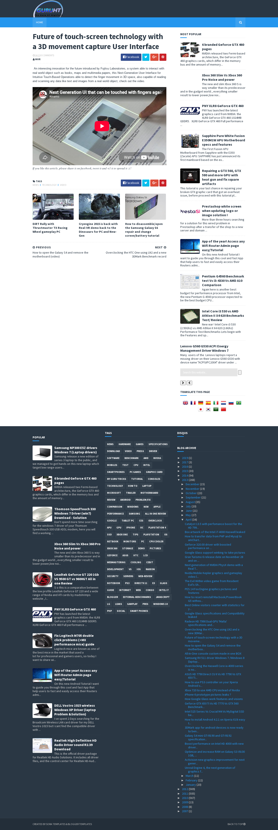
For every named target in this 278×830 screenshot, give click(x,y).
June (189, 511)
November (193, 489)
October (191, 493)
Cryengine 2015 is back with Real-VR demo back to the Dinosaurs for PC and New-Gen (98, 230)
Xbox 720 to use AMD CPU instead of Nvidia (212, 690)
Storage (127, 548)
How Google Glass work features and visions (214, 699)
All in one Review (155, 513)
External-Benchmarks (137, 597)
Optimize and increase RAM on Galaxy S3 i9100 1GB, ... (215, 753)
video (63, 184)
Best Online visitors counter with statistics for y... (215, 607)
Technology (49, 184)
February (192, 780)
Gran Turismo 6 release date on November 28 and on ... (214, 559)
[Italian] (216, 404)
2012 (185, 789)
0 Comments (47, 55)
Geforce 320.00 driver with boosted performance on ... (208, 546)
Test (125, 465)
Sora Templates (55, 824)
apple (157, 506)
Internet (125, 590)
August (190, 502)
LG (108, 604)
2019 (185, 458)
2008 (185, 807)
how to (132, 485)
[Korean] (209, 411)
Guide (110, 590)
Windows (133, 506)
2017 (185, 462)
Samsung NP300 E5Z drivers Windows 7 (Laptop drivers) (75, 450)
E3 (153, 583)
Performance (115, 513)
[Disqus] (99, 317)
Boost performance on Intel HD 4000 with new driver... (214, 745)
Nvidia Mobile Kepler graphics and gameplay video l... (213, 575)
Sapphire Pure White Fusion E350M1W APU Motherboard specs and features (223, 140)
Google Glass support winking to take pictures (215, 552)
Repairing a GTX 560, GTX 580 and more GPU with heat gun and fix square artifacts (221, 177)
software (113, 458)
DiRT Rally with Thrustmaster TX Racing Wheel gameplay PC (50, 228)
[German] (201, 404)
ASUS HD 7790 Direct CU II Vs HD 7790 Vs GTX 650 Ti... (213, 676)
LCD (145, 555)
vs (130, 569)
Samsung (134, 513)
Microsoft (114, 492)
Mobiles (112, 465)
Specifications (158, 444)
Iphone (130, 527)
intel (146, 465)
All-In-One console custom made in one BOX (213, 653)
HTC (135, 555)
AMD (146, 458)
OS (165, 534)
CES (141, 520)
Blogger (112, 597)
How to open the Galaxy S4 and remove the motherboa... (213, 647)
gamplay (132, 604)
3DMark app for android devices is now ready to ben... (214, 729)
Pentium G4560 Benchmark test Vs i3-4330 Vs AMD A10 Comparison (223, 280)
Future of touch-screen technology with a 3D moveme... (213, 639)
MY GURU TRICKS (116, 478)
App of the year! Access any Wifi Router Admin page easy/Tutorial (223, 245)
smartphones (116, 472)
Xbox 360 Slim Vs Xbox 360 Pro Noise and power (222, 77)
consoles (154, 478)
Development (115, 569)
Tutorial (137, 478)
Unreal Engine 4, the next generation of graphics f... (210, 769)
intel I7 (164, 590)
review (111, 499)
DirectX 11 (140, 583)
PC (142, 541)
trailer (131, 492)
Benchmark (131, 458)
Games (140, 444)
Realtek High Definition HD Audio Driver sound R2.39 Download (75, 744)
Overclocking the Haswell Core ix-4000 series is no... (214, 668)
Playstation (151, 534)
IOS (139, 569)
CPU (136, 465)
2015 (185, 471)
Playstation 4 (157, 527)
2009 (185, 802)
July (189, 506)
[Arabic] (216, 411)
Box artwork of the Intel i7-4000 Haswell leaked (215, 532)
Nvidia (157, 458)
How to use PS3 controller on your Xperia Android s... (211, 684)
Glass (163, 583)
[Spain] (209, 404)
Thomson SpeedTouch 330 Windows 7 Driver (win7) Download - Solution (75, 513)
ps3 (127, 583)
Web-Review (145, 576)
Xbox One (122, 534)
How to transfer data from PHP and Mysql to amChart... (213, 538)
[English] (186, 404)
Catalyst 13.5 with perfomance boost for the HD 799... (213, 526)
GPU (118, 527)
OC (141, 527)
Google (112, 520)
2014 (185, 475)
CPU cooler (156, 541)
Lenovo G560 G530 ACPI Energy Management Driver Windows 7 (204, 348)
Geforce (112, 555)
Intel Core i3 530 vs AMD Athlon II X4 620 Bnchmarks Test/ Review (223, 315)
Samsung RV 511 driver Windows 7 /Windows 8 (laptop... (215, 659)
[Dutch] (224, 404)
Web (138, 590)
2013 (185, 480)
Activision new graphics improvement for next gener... (215, 761)
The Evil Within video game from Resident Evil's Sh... (211, 583)
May (189, 515)
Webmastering (116, 562)
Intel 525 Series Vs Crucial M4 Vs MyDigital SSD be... (214, 713)
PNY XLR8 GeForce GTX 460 (222, 106)
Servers (128, 576)
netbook (112, 541)
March (190, 776)
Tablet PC (128, 520)
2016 (185, 467)
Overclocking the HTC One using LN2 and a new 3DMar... (212, 631)
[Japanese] (201, 411)
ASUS (125, 555)
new (146, 506)
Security (112, 576)
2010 (185, 798)
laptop (146, 485)
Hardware (125, 444)
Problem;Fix (143, 499)
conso (150, 590)
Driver (153, 451)
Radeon (150, 569)
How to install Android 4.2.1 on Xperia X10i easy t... (215, 721)
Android (125, 499)
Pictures (155, 548)
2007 (185, 811)
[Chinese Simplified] (224, 411)
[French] (193, 404)
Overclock (155, 520)
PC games (135, 472)
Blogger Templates (80, 824)
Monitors (129, 541)
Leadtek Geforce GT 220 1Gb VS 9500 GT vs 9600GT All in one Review (76, 578)
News (36, 184)
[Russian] (231, 404)
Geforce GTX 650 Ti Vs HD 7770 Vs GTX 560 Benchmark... (211, 705)
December (193, 484)
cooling (136, 562)
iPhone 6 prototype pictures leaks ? (208, 694)
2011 (185, 793)
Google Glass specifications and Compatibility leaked (215, 615)
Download (113, 451)
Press (140, 451)
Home (39, 22)
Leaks (118, 604)
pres (145, 604)
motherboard (149, 492)
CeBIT (149, 562)
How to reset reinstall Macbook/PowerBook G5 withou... (213, 599)
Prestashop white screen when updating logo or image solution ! (221, 210)
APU (109, 527)
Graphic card (154, 472)
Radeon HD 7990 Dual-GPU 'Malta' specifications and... (206, 623)
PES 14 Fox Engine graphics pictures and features (211, 591)
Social (121, 610)
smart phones (139, 610)
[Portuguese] (239, 404)
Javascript (163, 597)
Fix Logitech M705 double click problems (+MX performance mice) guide (74, 639)
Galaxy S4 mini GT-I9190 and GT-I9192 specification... (208, 737)
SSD (109, 534)
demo (141, 548)
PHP (109, 610)
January (191, 785)
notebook (113, 583)
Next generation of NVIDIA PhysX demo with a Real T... (214, 567)
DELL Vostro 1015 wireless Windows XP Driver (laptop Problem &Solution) (75, 709)
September (193, 497)
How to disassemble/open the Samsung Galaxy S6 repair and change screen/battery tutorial (144, 230)
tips (135, 534)
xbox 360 (112, 548)
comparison (114, 506)
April (189, 519)
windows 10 (160, 604)
